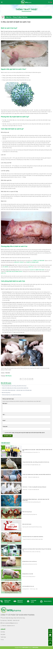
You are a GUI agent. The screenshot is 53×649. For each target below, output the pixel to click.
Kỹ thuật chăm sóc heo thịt (27, 573)
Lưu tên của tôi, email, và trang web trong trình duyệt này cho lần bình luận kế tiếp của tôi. (25, 432)
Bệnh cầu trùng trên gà (6, 392)
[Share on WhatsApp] (21, 379)
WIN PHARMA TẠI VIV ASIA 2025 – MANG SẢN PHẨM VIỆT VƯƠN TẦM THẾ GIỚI (37, 450)
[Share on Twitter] (25, 379)
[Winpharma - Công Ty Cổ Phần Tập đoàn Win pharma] (26, 2)
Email (4, 420)
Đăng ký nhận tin (48, 601)
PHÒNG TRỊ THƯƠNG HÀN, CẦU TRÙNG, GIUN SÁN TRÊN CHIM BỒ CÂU (15, 388)
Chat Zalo (50, 636)
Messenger (50, 640)
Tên (4, 414)
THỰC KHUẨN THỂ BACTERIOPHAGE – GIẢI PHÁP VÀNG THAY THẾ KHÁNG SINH (17, 390)
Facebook (50, 632)
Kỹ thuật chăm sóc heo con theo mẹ (29, 561)
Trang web (5, 426)
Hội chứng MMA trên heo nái (28, 586)
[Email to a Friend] (28, 379)
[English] (51, 2)
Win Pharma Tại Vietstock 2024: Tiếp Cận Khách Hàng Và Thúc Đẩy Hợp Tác (36, 549)
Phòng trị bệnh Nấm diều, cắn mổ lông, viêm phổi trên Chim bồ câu (14, 385)
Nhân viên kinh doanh (26, 524)
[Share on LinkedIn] (32, 379)
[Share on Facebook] (23, 379)
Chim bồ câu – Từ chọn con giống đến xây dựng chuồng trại (34, 486)
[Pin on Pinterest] (30, 379)
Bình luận (5, 403)
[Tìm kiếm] (48, 2)
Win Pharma (8, 375)
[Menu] (2, 2)
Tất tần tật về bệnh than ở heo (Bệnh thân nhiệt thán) (11, 394)
